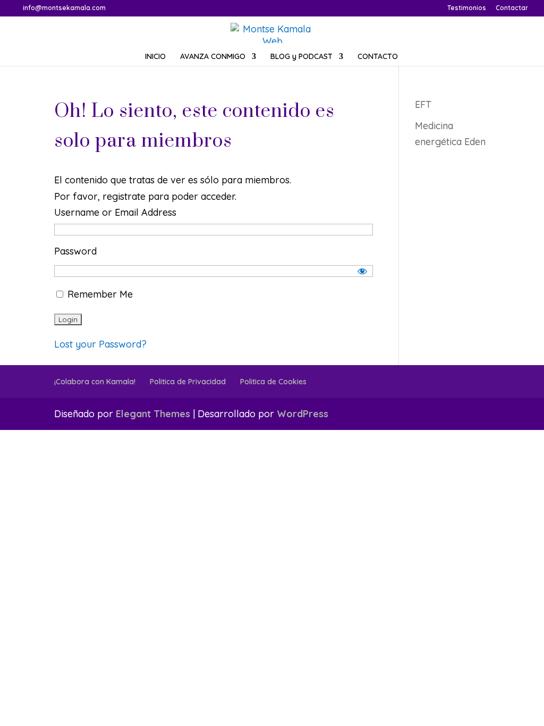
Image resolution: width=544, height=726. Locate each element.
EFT (423, 104)
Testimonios (466, 8)
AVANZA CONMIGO (212, 57)
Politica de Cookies (273, 381)
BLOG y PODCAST (301, 57)
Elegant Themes (153, 414)
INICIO (155, 57)
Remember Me (99, 294)
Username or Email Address (115, 212)
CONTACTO (378, 57)
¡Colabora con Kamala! (94, 381)
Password (75, 251)
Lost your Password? (100, 344)
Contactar (512, 8)
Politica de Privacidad (188, 381)
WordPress (302, 414)
